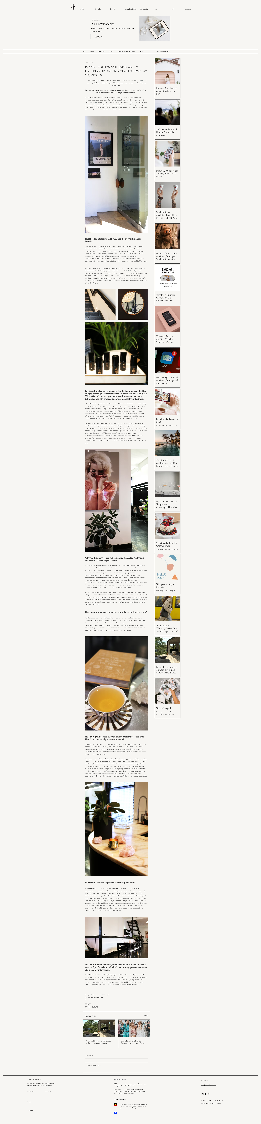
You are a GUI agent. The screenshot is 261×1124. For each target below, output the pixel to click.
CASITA (111, 52)
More (141, 52)
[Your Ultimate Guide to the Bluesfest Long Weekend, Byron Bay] (134, 1028)
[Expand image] (100, 304)
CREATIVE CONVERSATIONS (126, 52)
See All (145, 1016)
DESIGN (92, 52)
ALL (84, 52)
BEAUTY (88, 1004)
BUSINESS (101, 52)
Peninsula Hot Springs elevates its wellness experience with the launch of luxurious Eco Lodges (98, 1042)
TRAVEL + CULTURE (91, 1007)
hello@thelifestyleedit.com (208, 1085)
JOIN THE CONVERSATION (34, 1080)
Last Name (48, 1091)
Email (29, 1102)
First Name (30, 1091)
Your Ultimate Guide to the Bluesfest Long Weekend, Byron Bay (132, 1042)
